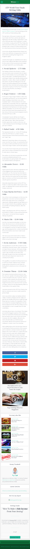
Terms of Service (15, 546)
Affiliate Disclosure (5, 546)
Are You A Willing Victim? (17, 442)
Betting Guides (15, 419)
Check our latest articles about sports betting (14, 490)
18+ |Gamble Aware (24, 546)
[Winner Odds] (15, 1)
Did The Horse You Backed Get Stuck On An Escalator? (18, 429)
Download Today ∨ (15, 537)
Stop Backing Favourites (17, 449)
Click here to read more (8, 480)
